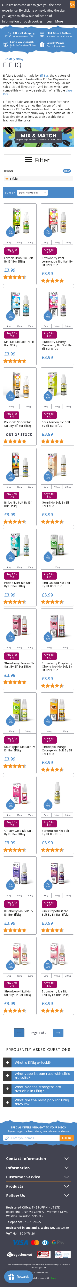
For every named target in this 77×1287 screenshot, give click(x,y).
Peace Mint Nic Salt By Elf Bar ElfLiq (18, 584)
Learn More (54, 21)
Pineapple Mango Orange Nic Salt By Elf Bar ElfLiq (57, 750)
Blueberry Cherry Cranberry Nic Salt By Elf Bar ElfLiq (57, 345)
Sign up (66, 1138)
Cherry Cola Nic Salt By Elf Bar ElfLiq (18, 832)
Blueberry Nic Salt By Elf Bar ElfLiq (18, 912)
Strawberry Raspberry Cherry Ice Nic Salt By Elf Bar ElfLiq (57, 667)
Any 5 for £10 (12, 251)
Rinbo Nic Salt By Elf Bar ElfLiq (18, 504)
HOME (8, 59)
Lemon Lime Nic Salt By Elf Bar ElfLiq (18, 259)
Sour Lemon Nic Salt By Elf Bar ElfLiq (56, 424)
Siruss (53, 1278)
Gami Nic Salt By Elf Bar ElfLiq (55, 504)
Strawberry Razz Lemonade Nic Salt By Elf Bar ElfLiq (57, 261)
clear (67, 170)
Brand (8, 171)
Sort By (10, 192)
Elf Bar (43, 75)
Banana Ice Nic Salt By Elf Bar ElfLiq (55, 832)
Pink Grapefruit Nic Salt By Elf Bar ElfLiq (55, 912)
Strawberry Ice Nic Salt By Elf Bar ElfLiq (55, 993)
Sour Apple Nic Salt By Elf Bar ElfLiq (19, 748)
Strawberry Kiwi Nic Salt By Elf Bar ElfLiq (17, 993)
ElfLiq (13, 179)
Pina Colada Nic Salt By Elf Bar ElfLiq (56, 584)
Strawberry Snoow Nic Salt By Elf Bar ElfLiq (19, 665)
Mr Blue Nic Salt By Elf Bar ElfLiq (19, 343)
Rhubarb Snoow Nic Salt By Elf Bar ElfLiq (18, 424)
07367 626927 (32, 1222)
